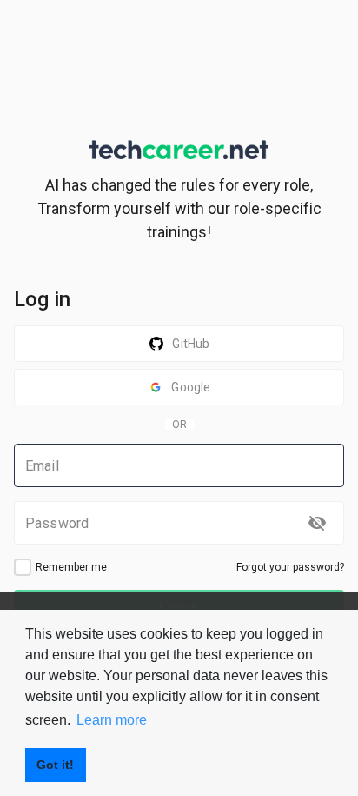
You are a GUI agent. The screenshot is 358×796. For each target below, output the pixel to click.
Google (190, 387)
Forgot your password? (290, 567)
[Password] (317, 523)
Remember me (71, 567)
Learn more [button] (111, 719)
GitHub (190, 344)
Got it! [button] (55, 765)
